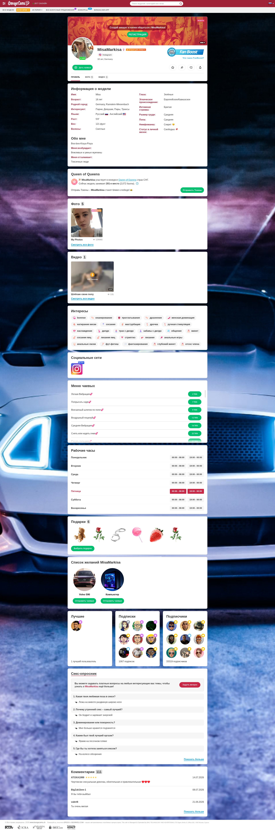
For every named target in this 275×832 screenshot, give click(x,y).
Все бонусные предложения (60, 10)
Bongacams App (101, 10)
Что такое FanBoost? (193, 58)
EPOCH (66, 822)
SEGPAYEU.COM (77, 822)
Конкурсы (83, 10)
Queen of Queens (127, 180)
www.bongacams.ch (37, 822)
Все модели (8, 10)
